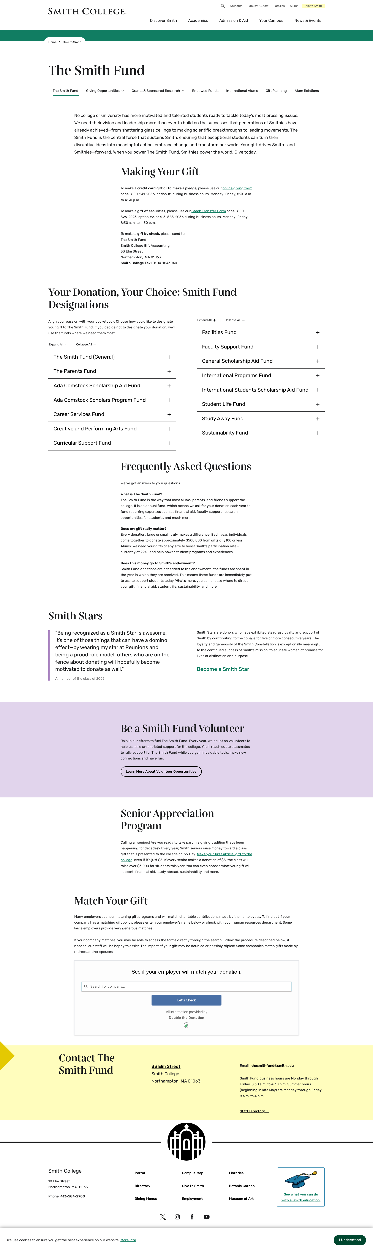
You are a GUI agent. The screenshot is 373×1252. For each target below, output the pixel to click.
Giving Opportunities (103, 91)
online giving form (237, 188)
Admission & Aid (233, 20)
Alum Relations (307, 91)
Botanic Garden (242, 1186)
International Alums (242, 91)
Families (279, 6)
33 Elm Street (166, 1066)
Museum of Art (241, 1199)
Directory (142, 1186)
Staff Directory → (254, 1111)
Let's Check (186, 1000)
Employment (192, 1199)
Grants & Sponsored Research (156, 91)
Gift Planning (276, 91)
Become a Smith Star (223, 669)
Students (236, 6)
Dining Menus (146, 1199)
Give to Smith (312, 6)
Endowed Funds (205, 91)
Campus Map (192, 1173)
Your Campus (271, 20)
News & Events (307, 20)
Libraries (236, 1173)
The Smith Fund (65, 91)
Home (52, 42)
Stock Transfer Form (208, 211)
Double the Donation (186, 1017)
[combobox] (186, 986)
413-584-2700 (72, 1196)
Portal (140, 1173)
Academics (198, 20)
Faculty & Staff (258, 6)
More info (128, 1240)
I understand (350, 1240)
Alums (294, 6)
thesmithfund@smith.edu (272, 1066)
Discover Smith (163, 20)
